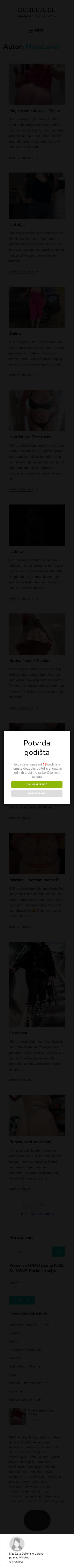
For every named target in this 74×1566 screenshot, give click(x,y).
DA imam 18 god (37, 784)
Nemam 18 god (36, 793)
